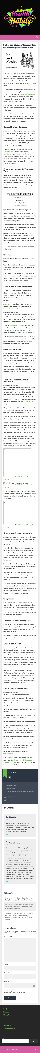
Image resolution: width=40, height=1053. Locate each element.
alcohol (9, 791)
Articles (5, 1009)
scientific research (22, 791)
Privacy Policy (7, 1015)
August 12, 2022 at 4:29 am (14, 819)
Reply (7, 835)
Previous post (11, 797)
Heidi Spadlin (11, 817)
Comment (8, 937)
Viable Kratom (8, 151)
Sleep (13, 788)
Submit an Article (9, 1028)
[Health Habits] (20, 17)
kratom (14, 791)
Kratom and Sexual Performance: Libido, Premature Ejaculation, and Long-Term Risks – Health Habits (19, 906)
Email (6, 973)
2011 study (8, 304)
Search (4, 1038)
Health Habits (13, 1049)
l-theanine (16, 638)
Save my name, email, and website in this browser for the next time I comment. (18, 991)
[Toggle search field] (37, 37)
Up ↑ (36, 1049)
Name (6, 964)
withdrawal (32, 791)
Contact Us (7, 1025)
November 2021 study (17, 325)
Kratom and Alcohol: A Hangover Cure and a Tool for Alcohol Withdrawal (19, 46)
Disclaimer (6, 1012)
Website (6, 982)
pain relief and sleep (28, 94)
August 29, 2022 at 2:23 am (14, 844)
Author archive (9, 777)
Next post (9, 800)
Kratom (9, 788)
